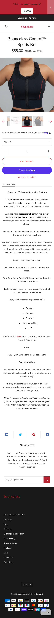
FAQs (6, 524)
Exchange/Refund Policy (14, 534)
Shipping (7, 529)
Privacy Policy (9, 538)
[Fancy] (47, 435)
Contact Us (8, 557)
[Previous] (3, 121)
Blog (5, 553)
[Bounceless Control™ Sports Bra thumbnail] (16, 120)
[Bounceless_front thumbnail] (27, 121)
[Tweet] (20, 435)
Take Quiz (27, 11)
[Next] (50, 121)
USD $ (25, 584)
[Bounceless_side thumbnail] (38, 121)
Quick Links (8, 562)
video (19, 336)
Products (7, 548)
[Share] (7, 435)
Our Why (8, 519)
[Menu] (49, 27)
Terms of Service (10, 543)
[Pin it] (33, 435)
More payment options (27, 177)
